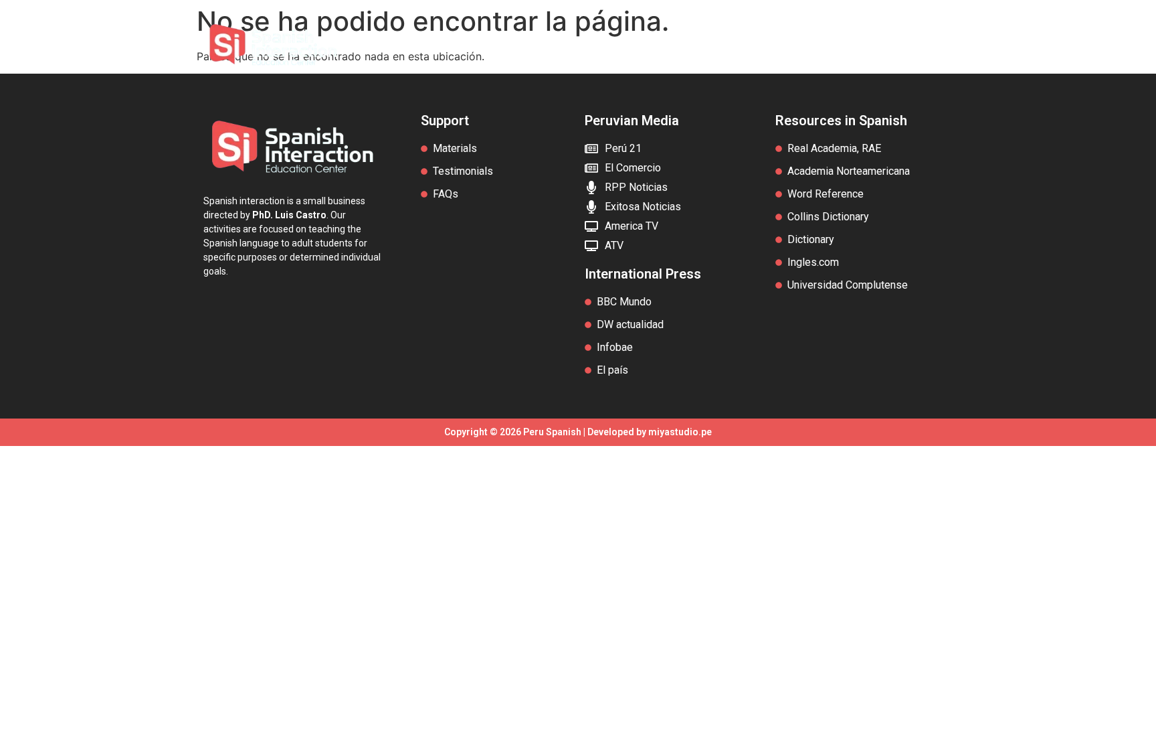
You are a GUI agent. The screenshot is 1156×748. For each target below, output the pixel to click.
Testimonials (766, 45)
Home (466, 45)
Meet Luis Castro (649, 45)
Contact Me (854, 45)
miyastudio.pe (680, 432)
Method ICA (536, 45)
